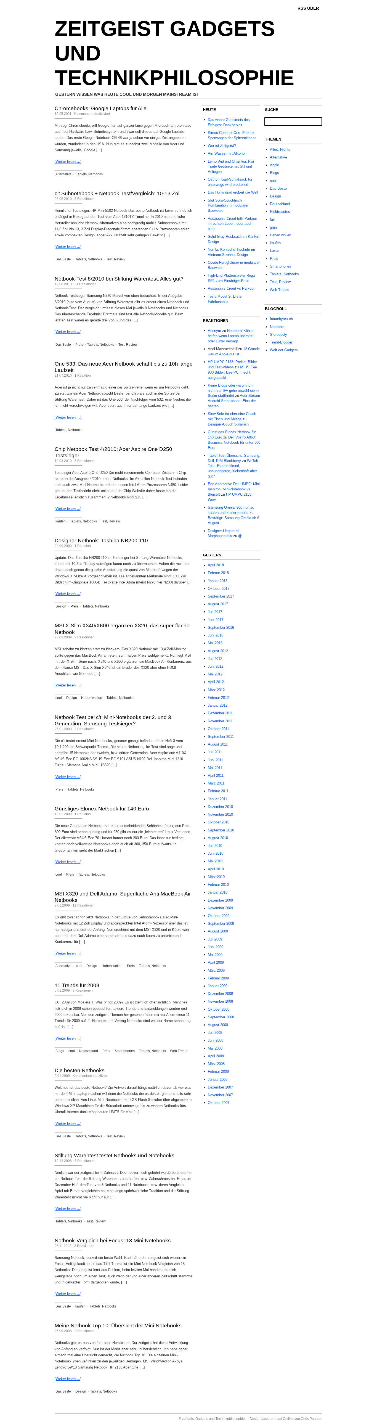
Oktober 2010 (218, 822)
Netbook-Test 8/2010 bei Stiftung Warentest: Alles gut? (119, 279)
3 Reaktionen (85, 729)
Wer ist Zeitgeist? (222, 146)
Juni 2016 (215, 635)
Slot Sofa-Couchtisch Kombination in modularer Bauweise (228, 205)
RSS (302, 8)
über (313, 8)
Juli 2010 (215, 846)
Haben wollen (91, 697)
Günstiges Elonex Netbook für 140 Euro (102, 809)
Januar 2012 (217, 705)
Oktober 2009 (218, 916)
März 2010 (216, 877)
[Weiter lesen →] (68, 162)
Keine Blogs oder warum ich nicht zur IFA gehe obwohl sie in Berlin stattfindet (233, 390)
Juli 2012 (215, 659)
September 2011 (221, 737)
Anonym (214, 331)
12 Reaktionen (84, 905)
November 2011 (220, 721)
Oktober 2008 (218, 1009)
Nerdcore (277, 327)
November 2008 (220, 1001)
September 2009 (221, 923)
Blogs (59, 1051)
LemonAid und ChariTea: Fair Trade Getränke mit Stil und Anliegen (231, 166)
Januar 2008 (217, 1079)
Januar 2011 (217, 799)
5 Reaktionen (85, 198)
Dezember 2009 (220, 900)
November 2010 (220, 814)
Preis (79, 344)
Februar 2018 (218, 573)
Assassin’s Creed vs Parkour (231, 288)
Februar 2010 (218, 885)
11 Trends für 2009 (77, 985)
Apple (274, 165)
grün (273, 227)
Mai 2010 (215, 861)
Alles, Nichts (280, 149)
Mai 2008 (215, 1048)
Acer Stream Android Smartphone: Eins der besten (234, 400)
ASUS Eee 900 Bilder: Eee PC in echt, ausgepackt (232, 372)
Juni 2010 (215, 853)
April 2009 (216, 962)
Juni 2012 (215, 666)
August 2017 (218, 604)
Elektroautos (280, 212)
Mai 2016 (215, 643)
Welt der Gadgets (284, 350)
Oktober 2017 (218, 588)
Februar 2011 (218, 791)
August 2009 (218, 931)
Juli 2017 (215, 612)
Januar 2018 (217, 581)
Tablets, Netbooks (89, 174)
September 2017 (221, 596)
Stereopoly (278, 334)
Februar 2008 (218, 1071)
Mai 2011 (215, 768)
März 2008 (216, 1064)
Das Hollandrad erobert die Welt (233, 192)
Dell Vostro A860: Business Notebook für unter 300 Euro (234, 442)
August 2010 (218, 838)
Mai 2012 (215, 674)
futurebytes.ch (281, 319)
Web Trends (179, 1051)
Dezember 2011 (220, 713)
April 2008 (216, 1056)
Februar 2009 (218, 978)
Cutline (288, 1419)
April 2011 (216, 775)
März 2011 (216, 783)
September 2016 (221, 627)
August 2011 (218, 744)
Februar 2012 (218, 698)
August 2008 (218, 1025)
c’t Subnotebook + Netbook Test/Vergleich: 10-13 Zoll (117, 193)
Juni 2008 (215, 1040)
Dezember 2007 (220, 1087)
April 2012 (216, 682)
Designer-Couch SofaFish (228, 424)
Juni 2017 (215, 620)
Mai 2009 (215, 955)
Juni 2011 (215, 760)
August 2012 (218, 651)
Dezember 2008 (220, 994)
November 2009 (220, 908)
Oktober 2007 (218, 1103)
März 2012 (216, 690)
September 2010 (221, 830)
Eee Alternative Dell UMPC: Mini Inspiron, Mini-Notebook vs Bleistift (234, 489)
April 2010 (216, 869)
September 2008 (221, 1017)
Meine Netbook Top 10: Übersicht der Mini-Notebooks (118, 1325)
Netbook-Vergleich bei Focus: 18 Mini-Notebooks (113, 1240)
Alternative (63, 174)
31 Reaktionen (86, 284)
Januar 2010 (217, 892)
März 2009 (216, 970)
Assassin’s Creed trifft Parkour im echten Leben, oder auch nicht (232, 223)
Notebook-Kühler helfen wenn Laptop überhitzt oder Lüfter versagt (231, 336)
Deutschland (88, 1051)
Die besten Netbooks (80, 1070)
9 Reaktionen (85, 637)
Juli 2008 (215, 1033)
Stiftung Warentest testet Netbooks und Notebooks (114, 1155)
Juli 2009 (215, 939)
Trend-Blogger (281, 342)
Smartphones (125, 1051)
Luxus (275, 251)
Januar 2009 (217, 986)
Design (60, 606)
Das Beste (63, 259)
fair (272, 220)
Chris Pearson (311, 1419)
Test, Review (115, 259)
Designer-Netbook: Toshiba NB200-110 (101, 540)
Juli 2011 (215, 752)
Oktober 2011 (218, 729)
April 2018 (216, 565)
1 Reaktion (83, 375)
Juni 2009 (215, 947)
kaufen (60, 521)
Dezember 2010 (220, 807)
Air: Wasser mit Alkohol (226, 153)
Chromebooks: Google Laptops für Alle (101, 108)
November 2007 (220, 1095)
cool (58, 697)
